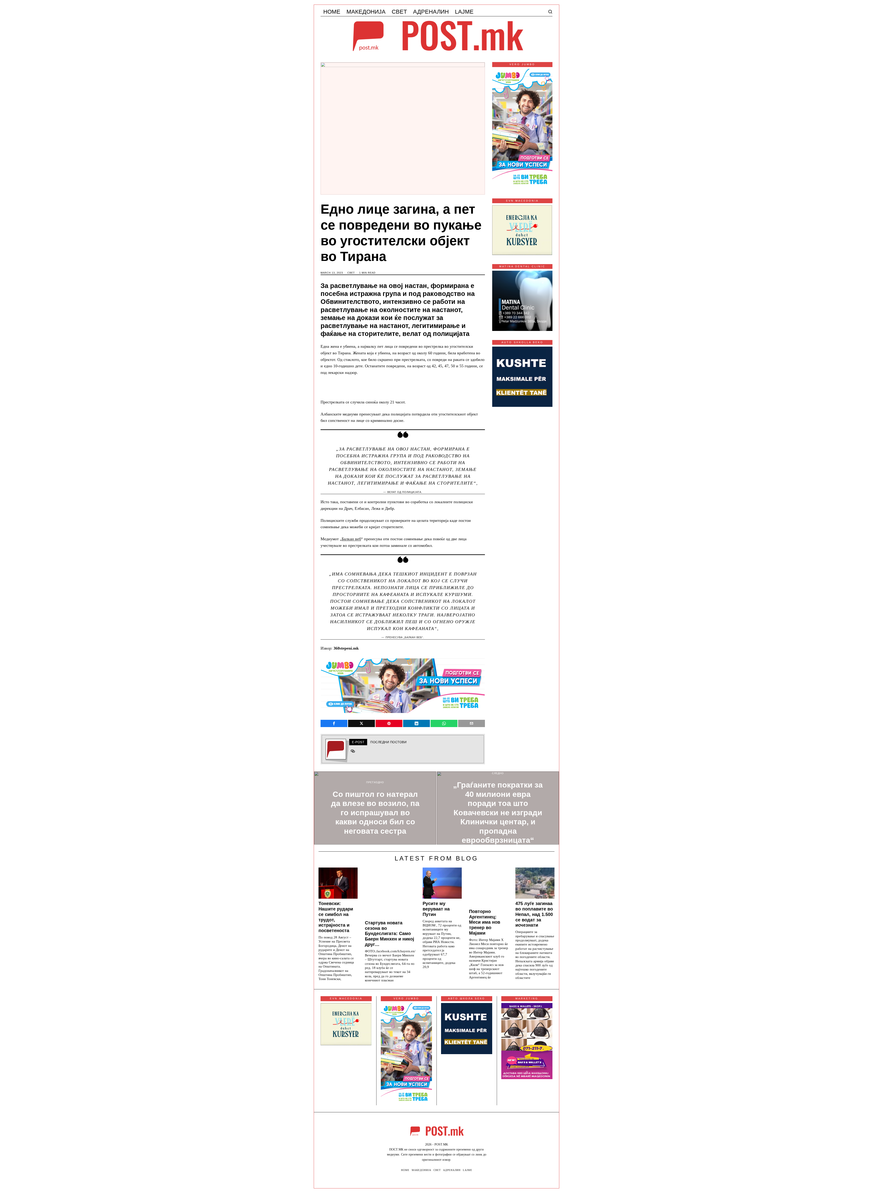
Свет (351, 272)
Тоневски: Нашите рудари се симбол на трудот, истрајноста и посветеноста (336, 917)
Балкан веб (351, 539)
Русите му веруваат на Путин (436, 909)
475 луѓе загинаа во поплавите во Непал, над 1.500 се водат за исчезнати (534, 914)
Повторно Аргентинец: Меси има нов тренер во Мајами (484, 922)
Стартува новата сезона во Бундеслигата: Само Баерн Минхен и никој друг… (389, 933)
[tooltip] (334, 723)
